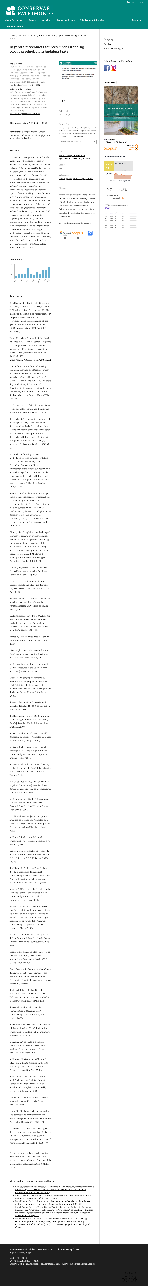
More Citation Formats (71, 141)
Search (137, 20)
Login (140, 2)
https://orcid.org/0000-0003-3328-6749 (25, 114)
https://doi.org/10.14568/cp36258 (31, 123)
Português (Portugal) (113, 48)
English (107, 44)
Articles (46, 20)
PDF (65, 101)
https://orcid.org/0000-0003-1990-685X (25, 85)
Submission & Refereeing (92, 20)
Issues (32, 20)
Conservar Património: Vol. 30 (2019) (32, 1192)
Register (130, 2)
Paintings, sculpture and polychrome (76, 178)
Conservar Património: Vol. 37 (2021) (40, 1198)
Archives (23, 35)
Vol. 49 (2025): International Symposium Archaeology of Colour (58, 35)
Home (12, 35)
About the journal (14, 20)
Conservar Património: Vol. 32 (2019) (66, 1204)
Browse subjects (65, 20)
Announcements (15, 26)
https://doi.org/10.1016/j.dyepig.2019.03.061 (30, 360)
